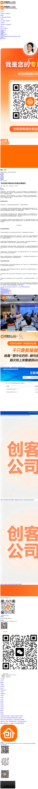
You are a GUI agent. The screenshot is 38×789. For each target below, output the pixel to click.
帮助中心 (2, 37)
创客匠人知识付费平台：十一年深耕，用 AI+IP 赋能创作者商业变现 (12, 723)
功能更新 (2, 178)
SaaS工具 (2, 680)
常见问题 (2, 704)
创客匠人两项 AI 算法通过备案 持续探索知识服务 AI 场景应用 (11, 717)
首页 (16, 8)
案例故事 (2, 179)
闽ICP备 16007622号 (27, 743)
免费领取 (2, 616)
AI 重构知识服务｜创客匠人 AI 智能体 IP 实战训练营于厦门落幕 (11, 715)
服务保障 (2, 710)
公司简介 (2, 699)
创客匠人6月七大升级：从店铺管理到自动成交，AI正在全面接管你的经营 (13, 721)
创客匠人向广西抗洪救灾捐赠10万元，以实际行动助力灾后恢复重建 (12, 719)
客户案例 (2, 34)
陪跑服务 (2, 682)
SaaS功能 (2, 691)
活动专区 (5, 34)
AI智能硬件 (2, 686)
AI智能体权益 (2, 693)
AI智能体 (2, 684)
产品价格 (2, 695)
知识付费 (2, 177)
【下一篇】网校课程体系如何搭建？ (23, 286)
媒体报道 (2, 174)
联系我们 (2, 701)
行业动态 (2, 175)
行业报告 (2, 708)
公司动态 (2, 173)
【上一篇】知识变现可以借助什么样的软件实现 (8, 286)
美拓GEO (2, 688)
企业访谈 (2, 176)
